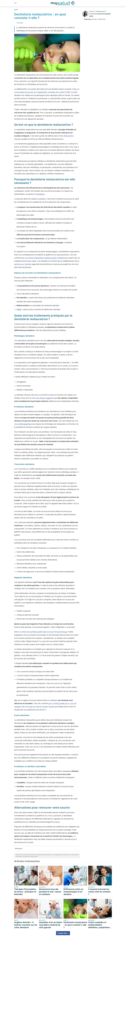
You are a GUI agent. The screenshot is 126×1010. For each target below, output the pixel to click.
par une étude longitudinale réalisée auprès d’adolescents (45, 258)
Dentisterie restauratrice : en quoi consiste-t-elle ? (75, 925)
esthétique (40, 194)
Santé (16, 9)
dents (57, 822)
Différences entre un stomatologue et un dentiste (73, 891)
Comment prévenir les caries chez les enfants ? (99, 891)
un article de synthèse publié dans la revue (43, 632)
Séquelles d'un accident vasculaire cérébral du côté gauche (50, 925)
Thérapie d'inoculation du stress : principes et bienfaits (25, 891)
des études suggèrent (45, 398)
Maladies (42, 887)
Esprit (16, 887)
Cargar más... (63, 933)
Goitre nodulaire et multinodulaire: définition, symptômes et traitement (99, 925)
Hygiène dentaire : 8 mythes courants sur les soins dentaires (25, 925)
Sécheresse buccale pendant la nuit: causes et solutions (50, 891)
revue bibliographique (23, 424)
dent (43, 358)
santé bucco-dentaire (23, 264)
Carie (19, 309)
